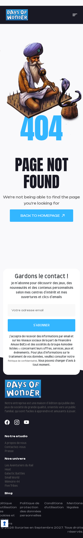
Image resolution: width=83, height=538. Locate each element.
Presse (9, 451)
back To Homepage (40, 216)
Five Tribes (11, 485)
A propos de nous (15, 443)
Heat (8, 469)
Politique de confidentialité (22, 361)
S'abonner (41, 325)
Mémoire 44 (12, 481)
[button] (75, 15)
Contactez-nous (15, 447)
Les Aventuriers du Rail (19, 465)
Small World (12, 477)
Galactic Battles (15, 473)
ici (19, 349)
